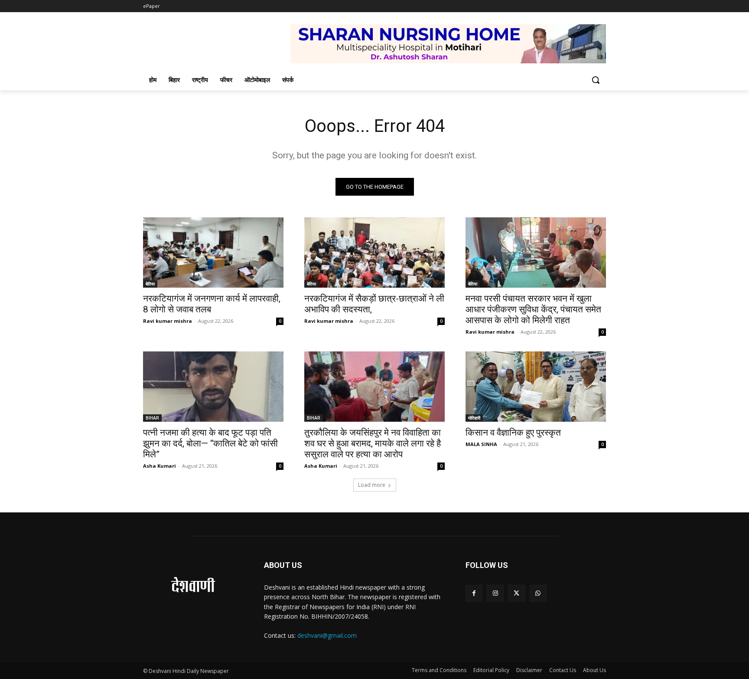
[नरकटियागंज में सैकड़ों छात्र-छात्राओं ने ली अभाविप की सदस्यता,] (374, 252)
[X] (516, 593)
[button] (595, 79)
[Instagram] (495, 593)
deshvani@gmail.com (327, 635)
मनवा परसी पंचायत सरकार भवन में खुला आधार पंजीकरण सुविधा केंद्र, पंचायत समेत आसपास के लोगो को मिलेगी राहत (533, 309)
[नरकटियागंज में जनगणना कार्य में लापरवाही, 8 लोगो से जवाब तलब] (213, 252)
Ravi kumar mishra (167, 321)
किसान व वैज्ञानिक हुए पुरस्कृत (513, 432)
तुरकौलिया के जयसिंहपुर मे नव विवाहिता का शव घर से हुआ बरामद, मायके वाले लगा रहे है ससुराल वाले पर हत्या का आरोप (372, 443)
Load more (371, 485)
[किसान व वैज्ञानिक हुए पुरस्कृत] (536, 386)
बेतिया (150, 284)
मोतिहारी (474, 418)
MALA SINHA (481, 444)
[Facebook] (474, 593)
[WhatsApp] (538, 593)
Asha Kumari (159, 466)
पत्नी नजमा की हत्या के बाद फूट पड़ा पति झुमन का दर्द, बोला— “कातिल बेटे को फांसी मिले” (210, 443)
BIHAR (152, 418)
